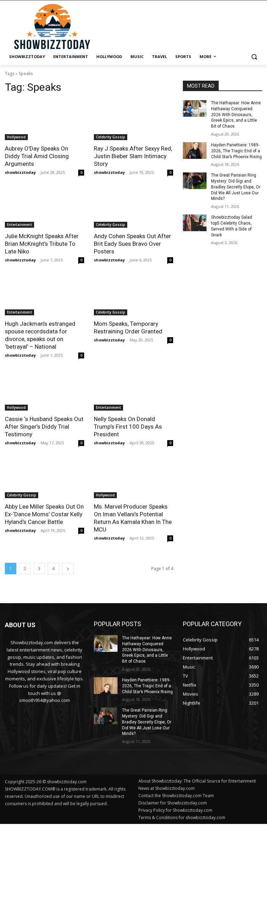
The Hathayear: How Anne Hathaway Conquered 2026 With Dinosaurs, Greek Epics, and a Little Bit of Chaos (236, 114)
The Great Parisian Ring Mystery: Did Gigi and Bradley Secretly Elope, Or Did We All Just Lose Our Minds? (235, 187)
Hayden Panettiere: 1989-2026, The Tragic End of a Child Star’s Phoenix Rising (236, 151)
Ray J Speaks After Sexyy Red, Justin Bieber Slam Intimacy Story (133, 156)
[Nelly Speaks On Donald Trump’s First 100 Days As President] (133, 391)
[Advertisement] (133, 872)
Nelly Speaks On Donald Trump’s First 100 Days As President (128, 426)
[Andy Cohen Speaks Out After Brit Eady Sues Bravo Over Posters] (133, 208)
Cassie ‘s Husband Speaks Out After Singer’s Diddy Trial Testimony (44, 426)
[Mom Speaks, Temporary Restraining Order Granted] (133, 295)
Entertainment (19, 224)
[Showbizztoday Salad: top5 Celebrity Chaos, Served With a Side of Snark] (195, 222)
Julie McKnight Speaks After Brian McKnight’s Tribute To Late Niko (42, 244)
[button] (254, 57)
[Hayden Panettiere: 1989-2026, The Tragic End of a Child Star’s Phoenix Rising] (195, 150)
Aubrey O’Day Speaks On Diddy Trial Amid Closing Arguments (37, 156)
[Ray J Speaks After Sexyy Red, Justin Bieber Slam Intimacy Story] (133, 120)
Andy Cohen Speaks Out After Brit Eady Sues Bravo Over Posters (132, 244)
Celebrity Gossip (110, 137)
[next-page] (68, 568)
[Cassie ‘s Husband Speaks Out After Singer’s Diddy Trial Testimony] (44, 391)
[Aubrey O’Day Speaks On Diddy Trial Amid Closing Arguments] (44, 120)
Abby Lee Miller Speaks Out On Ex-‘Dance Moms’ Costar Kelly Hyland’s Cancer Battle (44, 514)
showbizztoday (20, 172)
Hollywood (16, 137)
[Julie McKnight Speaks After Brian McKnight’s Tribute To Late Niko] (44, 208)
